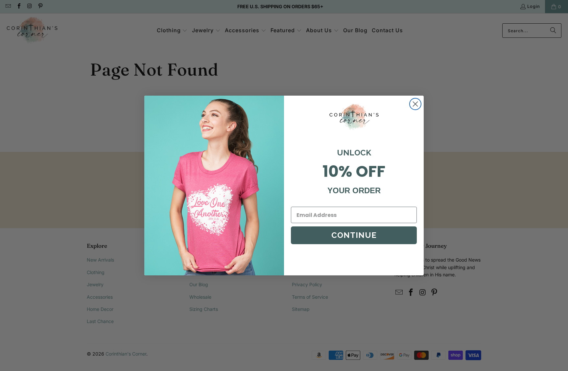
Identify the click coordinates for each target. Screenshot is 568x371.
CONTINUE (354, 235)
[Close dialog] (415, 104)
